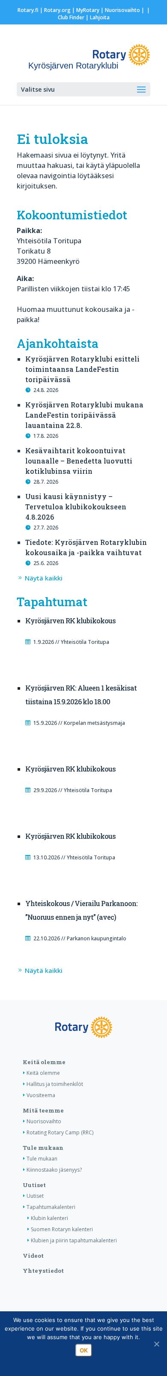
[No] (156, 1344)
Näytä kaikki (44, 578)
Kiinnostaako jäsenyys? (54, 1169)
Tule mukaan (43, 1148)
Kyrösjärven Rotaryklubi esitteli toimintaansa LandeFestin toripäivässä (82, 369)
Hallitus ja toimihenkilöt (55, 1084)
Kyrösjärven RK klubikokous (70, 620)
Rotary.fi (28, 10)
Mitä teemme (43, 1110)
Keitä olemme (44, 1062)
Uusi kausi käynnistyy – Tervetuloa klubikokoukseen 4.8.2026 (75, 506)
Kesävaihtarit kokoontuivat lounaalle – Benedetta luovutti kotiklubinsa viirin (78, 461)
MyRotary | (90, 10)
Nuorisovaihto (122, 10)
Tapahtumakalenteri (51, 1207)
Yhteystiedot (43, 1270)
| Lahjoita (97, 17)
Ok (84, 1350)
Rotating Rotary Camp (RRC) (60, 1132)
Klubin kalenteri (49, 1218)
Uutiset (34, 1185)
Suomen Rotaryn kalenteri (62, 1229)
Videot (33, 1255)
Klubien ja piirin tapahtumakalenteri (74, 1240)
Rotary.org (57, 10)
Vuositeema (41, 1095)
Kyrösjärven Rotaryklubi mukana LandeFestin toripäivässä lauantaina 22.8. (84, 415)
